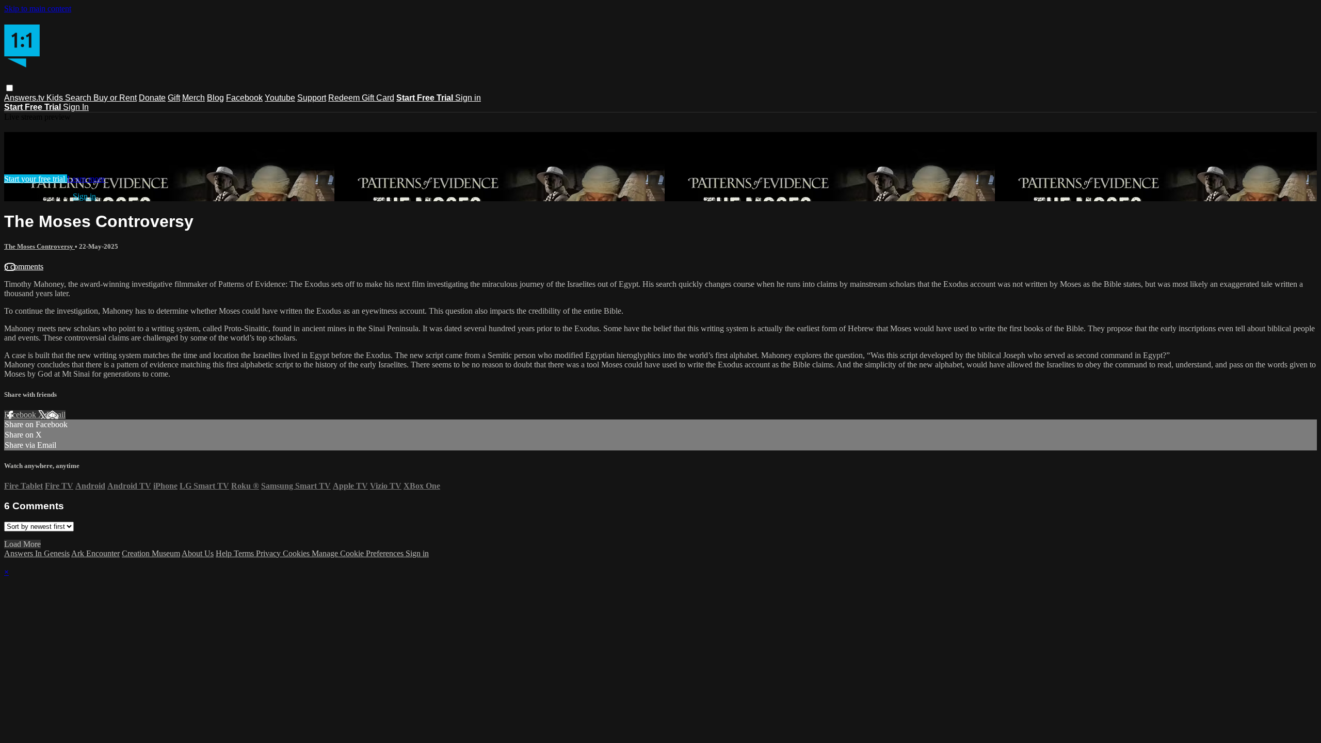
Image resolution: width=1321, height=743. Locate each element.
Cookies (297, 553)
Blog (215, 97)
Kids (55, 97)
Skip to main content (37, 8)
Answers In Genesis (37, 553)
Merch (193, 97)
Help (225, 553)
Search (79, 97)
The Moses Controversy (39, 246)
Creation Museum (151, 553)
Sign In (76, 107)
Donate (152, 97)
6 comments (23, 266)
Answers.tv (25, 97)
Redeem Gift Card (361, 97)
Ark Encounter (95, 553)
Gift (174, 97)
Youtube (280, 97)
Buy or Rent (115, 97)
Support (311, 97)
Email (56, 414)
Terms (245, 553)
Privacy (269, 553)
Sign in (468, 97)
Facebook (244, 97)
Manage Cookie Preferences (359, 553)
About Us (198, 553)
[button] (9, 88)
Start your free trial (35, 178)
